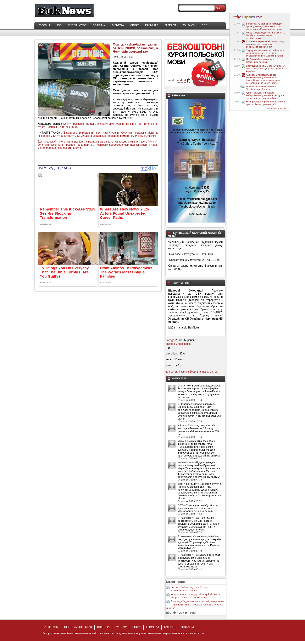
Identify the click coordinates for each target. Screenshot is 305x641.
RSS (204, 25)
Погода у (178, 343)
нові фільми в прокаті (182, 612)
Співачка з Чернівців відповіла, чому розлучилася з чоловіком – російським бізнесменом (265, 44)
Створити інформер (275, 108)
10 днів (194, 371)
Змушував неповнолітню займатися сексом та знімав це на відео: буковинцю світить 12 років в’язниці (265, 53)
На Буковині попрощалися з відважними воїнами (260, 60)
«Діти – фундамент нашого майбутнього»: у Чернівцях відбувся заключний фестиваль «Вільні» (265, 95)
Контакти (188, 25)
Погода (169, 340)
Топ (59, 25)
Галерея (170, 25)
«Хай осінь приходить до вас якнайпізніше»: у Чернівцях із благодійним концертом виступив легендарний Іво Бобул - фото (263, 79)
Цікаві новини (176, 581)
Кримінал (151, 25)
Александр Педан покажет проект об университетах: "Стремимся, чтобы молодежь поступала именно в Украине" (195, 604)
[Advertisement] (86, 158)
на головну (51, 627)
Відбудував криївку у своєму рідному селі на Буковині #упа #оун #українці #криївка (265, 69)
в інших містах (208, 371)
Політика (99, 25)
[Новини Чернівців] (247, 19)
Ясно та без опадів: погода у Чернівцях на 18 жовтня (261, 87)
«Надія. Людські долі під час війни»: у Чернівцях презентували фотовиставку (265, 35)
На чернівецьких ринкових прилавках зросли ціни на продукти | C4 (265, 103)
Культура (117, 25)
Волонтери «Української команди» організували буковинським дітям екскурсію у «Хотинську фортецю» (264, 26)
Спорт (134, 25)
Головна (44, 25)
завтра (185, 371)
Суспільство (77, 25)
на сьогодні (172, 371)
